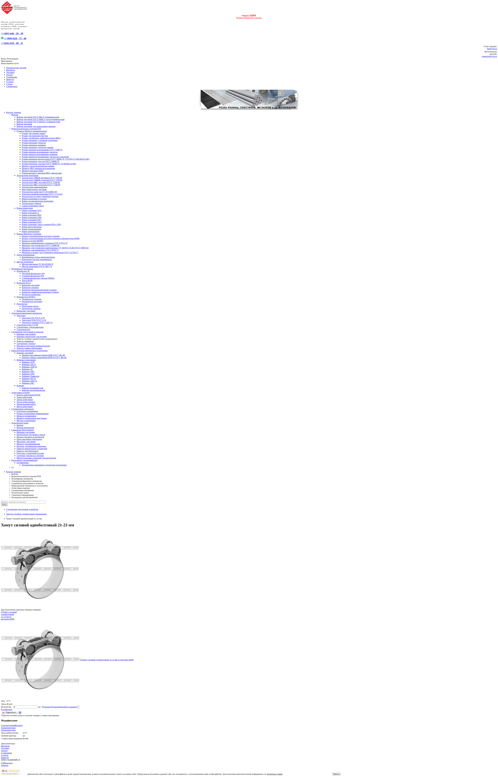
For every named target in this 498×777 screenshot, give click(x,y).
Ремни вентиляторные (32, 227)
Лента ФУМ (27, 280)
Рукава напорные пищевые (34, 145)
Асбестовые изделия (20, 392)
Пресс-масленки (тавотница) (29, 439)
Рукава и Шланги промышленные (32, 131)
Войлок (14, 115)
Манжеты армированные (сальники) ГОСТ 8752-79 (44, 243)
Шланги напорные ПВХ (32, 171)
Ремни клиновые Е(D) (32, 222)
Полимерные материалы (22, 269)
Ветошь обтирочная (25, 428)
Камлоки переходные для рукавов (32, 336)
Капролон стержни (30, 287)
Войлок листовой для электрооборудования (36, 126)
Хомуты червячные (25, 341)
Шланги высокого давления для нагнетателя (36, 458)
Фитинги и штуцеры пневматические (33, 346)
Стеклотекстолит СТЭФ (27, 325)
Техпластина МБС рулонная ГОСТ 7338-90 (41, 185)
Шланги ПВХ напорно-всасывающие (38, 168)
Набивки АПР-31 (29, 367)
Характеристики (8, 728)
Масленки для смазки (26, 442)
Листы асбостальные (26, 402)
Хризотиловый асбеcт (26, 404)
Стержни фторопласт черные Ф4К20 (38, 278)
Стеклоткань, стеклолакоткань (30, 327)
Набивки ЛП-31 (29, 378)
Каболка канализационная (33, 390)
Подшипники (23, 463)
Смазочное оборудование (22, 430)
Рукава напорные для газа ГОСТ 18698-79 (40, 161)
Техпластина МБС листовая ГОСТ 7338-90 (41, 182)
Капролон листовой (30, 285)
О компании (11, 77)
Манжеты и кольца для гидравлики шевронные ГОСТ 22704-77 (50, 252)
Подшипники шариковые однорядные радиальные (44, 465)
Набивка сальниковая (26, 360)
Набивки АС (27, 369)
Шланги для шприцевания (28, 444)
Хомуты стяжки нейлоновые (29, 348)
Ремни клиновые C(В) (32, 217)
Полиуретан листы (30, 306)
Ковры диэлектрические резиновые (37, 201)
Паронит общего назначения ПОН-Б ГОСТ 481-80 (44, 357)
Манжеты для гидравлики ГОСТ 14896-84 (40, 245)
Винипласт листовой (26, 311)
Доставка (10, 72)
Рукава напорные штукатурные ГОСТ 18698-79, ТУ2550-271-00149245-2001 (55, 159)
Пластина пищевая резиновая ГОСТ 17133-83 (42, 194)
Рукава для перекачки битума (35, 136)
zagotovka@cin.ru (489, 56)
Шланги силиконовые (26, 416)
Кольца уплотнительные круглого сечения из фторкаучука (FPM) (50, 238)
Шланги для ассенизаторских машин (38, 166)
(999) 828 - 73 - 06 (15, 38)
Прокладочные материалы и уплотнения (29, 350)
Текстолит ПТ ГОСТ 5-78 (33, 318)
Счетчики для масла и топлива (30, 456)
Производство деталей (16, 68)
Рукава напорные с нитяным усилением (39, 140)
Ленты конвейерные (26, 255)
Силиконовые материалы (22, 409)
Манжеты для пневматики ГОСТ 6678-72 (40, 250)
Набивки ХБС (28, 383)
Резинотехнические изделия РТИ (26, 129)
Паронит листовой (25, 353)
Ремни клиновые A (30, 213)
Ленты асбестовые (25, 399)
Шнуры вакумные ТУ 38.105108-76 (37, 264)
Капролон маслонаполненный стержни (39, 290)
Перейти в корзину (68, 707)
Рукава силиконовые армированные (33, 413)
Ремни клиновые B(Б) (31, 215)
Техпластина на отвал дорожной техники (40, 196)
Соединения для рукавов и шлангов (27, 332)
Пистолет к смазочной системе (30, 453)
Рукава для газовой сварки (33, 133)
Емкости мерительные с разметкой (32, 449)
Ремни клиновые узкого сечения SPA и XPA (41, 224)
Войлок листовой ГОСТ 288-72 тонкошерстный (38, 117)
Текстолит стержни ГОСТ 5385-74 (37, 322)
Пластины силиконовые (27, 411)
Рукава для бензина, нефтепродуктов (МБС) (41, 138)
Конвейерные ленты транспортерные (38, 257)
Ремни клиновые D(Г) (31, 220)
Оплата (9, 75)
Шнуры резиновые (25, 262)
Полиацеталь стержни (31, 299)
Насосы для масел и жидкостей (30, 437)
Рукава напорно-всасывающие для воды (39, 152)
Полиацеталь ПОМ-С (26, 297)
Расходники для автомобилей (24, 460)
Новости (10, 79)
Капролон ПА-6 (24, 283)
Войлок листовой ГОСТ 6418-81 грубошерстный (38, 122)
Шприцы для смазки (26, 432)
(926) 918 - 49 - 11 (12, 43)
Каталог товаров (13, 112)
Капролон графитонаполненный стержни (40, 292)
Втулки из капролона (31, 294)
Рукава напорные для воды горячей (37, 147)
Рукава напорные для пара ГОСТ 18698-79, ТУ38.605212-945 (49, 164)
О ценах (9, 82)
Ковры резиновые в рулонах (34, 199)
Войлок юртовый (24, 124)
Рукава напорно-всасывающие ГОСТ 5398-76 (42, 150)
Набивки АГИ (28, 362)
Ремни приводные (25, 208)
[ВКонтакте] (20, 712)
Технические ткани (20, 423)
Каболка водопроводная (32, 388)
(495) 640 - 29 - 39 (12, 33)
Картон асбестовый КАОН (28, 395)
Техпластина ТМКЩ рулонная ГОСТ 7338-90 (42, 180)
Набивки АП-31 (29, 364)
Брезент (20, 425)
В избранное (6, 709)
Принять (336, 774)
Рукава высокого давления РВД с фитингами (42, 173)
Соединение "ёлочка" (26, 343)
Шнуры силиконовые (26, 421)
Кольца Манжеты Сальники (29, 234)
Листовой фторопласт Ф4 (33, 273)
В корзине (55, 707)
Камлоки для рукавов (26, 334)
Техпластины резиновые (27, 175)
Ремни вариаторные (31, 231)
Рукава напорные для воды (34, 143)
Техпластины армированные (34, 187)
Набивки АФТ (28, 374)
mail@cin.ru (492, 49)
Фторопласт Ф (23, 271)
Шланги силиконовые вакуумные (32, 418)
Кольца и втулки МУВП (32, 241)
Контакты (10, 70)
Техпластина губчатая (31, 203)
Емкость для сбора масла (27, 451)
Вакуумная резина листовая (34, 189)
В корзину (46, 707)
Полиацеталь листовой (32, 301)
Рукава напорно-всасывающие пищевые (40, 154)
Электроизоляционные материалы (26, 313)
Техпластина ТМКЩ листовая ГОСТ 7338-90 (42, 178)
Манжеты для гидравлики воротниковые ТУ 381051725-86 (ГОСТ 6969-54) (55, 248)
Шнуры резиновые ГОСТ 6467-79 (37, 266)
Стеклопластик (23, 329)
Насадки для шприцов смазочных (31, 446)
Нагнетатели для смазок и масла (31, 435)
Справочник (11, 86)
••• (12, 467)
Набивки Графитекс (30, 376)
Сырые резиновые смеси (33, 206)
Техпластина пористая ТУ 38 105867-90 (39, 192)
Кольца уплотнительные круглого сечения (40, 236)
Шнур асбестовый (25, 406)
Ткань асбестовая (24, 397)
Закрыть (4, 765)
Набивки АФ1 (28, 371)
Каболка (20, 385)
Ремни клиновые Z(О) (32, 210)
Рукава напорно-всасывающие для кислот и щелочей (45, 157)
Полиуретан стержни (31, 308)
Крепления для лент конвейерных (37, 259)
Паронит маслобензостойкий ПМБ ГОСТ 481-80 (43, 355)
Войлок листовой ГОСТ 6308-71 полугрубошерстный (40, 119)
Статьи (9, 84)
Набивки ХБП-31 (29, 381)
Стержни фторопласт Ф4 (33, 276)
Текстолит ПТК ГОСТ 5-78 (34, 320)
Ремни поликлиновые (31, 229)
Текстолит (21, 315)
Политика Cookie (274, 774)
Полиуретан (22, 304)
